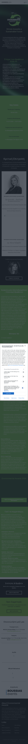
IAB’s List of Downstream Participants (15, 365)
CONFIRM (8, 393)
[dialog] (14, 372)
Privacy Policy (21, 398)
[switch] (23, 372)
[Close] (25, 346)
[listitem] (14, 369)
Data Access (14, 398)
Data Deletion (6, 398)
